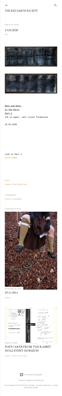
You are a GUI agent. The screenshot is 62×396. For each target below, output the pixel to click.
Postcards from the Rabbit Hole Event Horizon (28, 348)
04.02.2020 (11, 158)
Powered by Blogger (33, 374)
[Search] (55, 5)
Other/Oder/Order (19, 184)
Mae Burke (39, 380)
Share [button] (7, 180)
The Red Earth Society (21, 10)
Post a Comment (13, 199)
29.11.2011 (11, 292)
